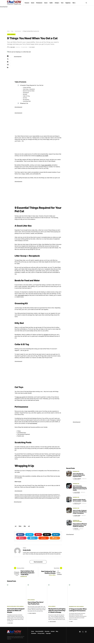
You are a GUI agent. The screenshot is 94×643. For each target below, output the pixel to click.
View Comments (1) (38, 561)
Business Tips (24, 576)
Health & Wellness (77, 521)
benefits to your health (42, 155)
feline (20, 526)
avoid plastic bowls (23, 295)
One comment (32, 47)
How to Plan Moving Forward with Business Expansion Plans (79, 475)
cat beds (45, 334)
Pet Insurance (26, 99)
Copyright (48, 633)
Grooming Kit (26, 92)
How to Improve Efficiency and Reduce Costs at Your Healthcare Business (80, 525)
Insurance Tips (72, 606)
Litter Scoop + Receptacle (29, 89)
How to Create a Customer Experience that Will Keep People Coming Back (80, 512)
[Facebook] (80, 631)
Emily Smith (27, 550)
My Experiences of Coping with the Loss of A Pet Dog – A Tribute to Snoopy (57, 610)
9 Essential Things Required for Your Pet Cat (31, 85)
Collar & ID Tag (26, 96)
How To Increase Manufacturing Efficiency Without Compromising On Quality (80, 488)
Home (8, 31)
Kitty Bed (25, 94)
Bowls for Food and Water (28, 90)
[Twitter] (83, 631)
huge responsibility (46, 165)
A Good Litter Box (27, 87)
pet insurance (33, 423)
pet (29, 526)
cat (15, 526)
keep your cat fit (20, 397)
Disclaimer (33, 633)
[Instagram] (86, 631)
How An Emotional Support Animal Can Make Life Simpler (15, 610)
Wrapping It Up (24, 103)
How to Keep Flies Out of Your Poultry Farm (35, 603)
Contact (53, 631)
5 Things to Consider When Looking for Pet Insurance (78, 609)
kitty (25, 526)
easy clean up (33, 247)
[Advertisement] (41, 17)
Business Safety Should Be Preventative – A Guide (79, 500)
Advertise (47, 631)
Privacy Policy (41, 633)
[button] (86, 2)
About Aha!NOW (39, 631)
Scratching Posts (27, 101)
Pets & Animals (18, 31)
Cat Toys (25, 97)
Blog (12, 31)
